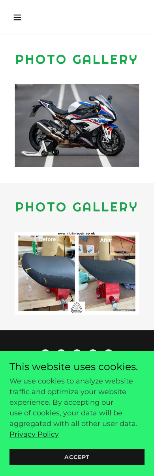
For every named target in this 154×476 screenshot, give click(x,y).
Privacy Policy (34, 434)
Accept (76, 457)
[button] (24, 17)
